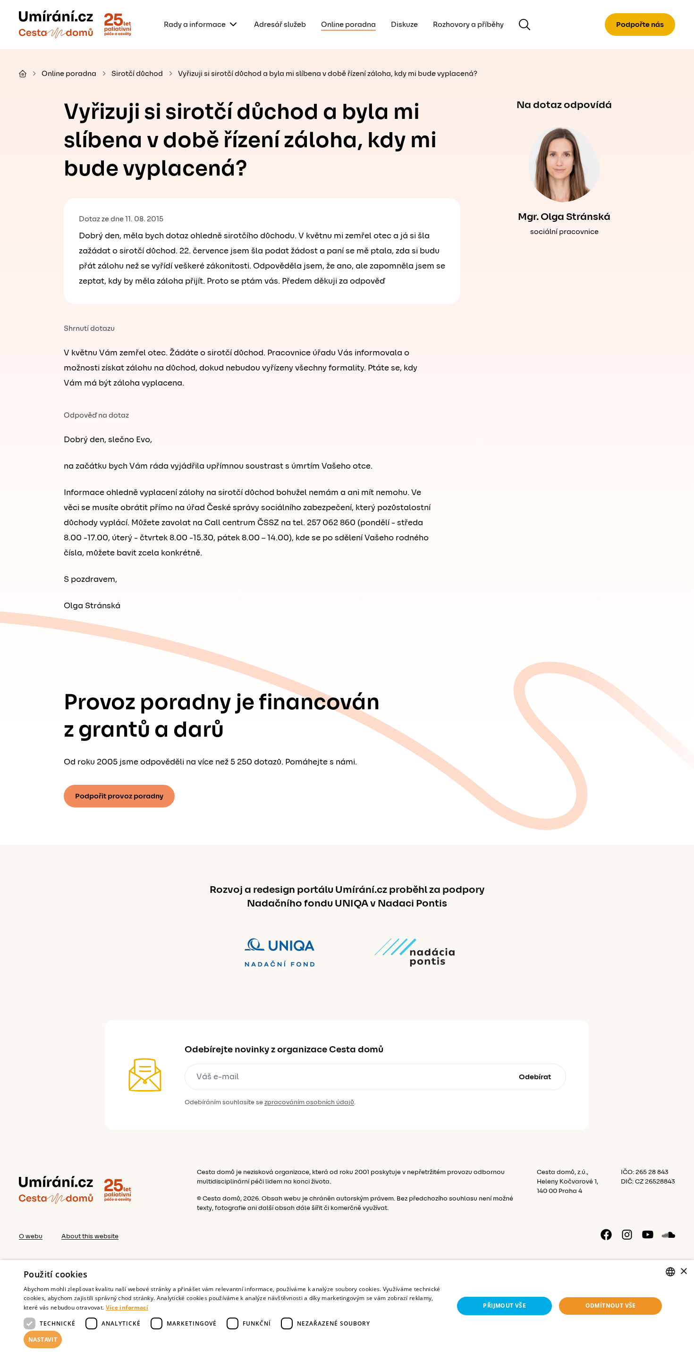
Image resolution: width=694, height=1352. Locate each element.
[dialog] (347, 1306)
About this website (89, 1236)
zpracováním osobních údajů (309, 1102)
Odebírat (535, 1077)
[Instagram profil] (627, 1234)
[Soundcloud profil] (668, 1234)
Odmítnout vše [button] (610, 1306)
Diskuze (404, 24)
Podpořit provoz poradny (119, 796)
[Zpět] (56, 24)
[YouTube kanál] (647, 1234)
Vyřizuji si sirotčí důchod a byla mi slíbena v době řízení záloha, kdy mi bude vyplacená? (327, 73)
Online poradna (348, 24)
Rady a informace (195, 24)
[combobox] (670, 1271)
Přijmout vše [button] (504, 1306)
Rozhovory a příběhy (468, 24)
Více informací (127, 1307)
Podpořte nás (640, 24)
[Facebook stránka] (606, 1234)
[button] (232, 1340)
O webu (30, 1236)
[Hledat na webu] (524, 24)
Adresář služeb (280, 24)
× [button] (683, 1271)
